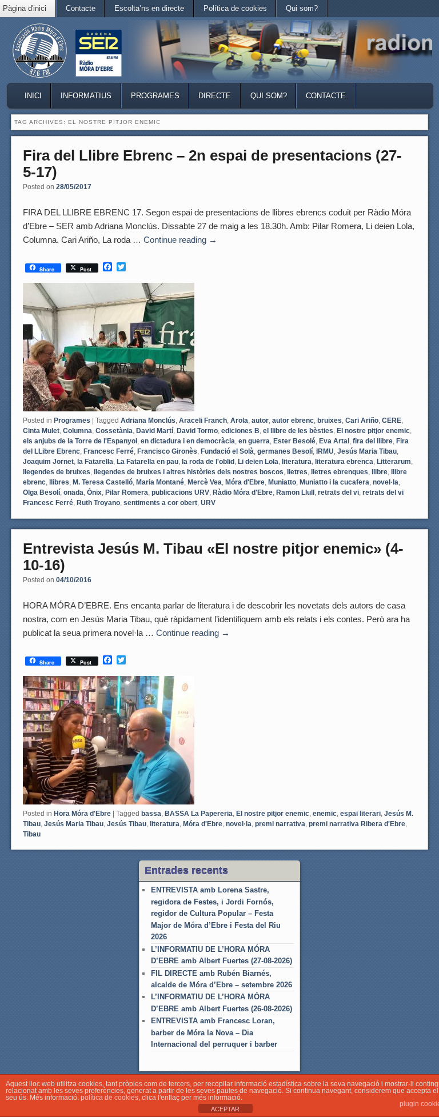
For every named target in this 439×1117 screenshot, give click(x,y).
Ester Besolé (294, 441)
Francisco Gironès (167, 451)
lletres (297, 472)
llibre (380, 472)
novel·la (385, 482)
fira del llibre (373, 441)
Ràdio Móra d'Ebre (243, 493)
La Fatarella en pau (147, 462)
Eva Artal (334, 441)
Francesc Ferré (108, 451)
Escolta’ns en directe (149, 8)
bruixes (329, 421)
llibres (59, 482)
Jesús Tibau (126, 824)
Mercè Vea (204, 482)
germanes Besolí (285, 451)
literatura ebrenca (344, 462)
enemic (325, 814)
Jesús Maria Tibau (367, 451)
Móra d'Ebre (245, 482)
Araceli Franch (203, 421)
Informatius (86, 95)
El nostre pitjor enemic (373, 431)
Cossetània (114, 431)
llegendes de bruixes (56, 472)
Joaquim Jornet (48, 462)
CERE (391, 421)
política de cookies (109, 1098)
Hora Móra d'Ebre (82, 814)
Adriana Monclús (148, 421)
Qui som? (302, 8)
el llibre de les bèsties (298, 431)
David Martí (154, 431)
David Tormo (197, 431)
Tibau (32, 834)
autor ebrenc (293, 421)
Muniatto (282, 482)
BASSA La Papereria (199, 814)
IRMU (325, 451)
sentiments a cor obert (160, 503)
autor (260, 421)
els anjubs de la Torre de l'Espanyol (80, 441)
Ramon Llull (295, 493)
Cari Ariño (361, 421)
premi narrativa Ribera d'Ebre (357, 824)
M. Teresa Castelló (103, 482)
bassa (151, 814)
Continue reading (180, 240)
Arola (239, 421)
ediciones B (240, 431)
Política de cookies (235, 8)
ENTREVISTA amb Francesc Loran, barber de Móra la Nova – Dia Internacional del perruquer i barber (214, 1032)
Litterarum (394, 462)
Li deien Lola (258, 462)
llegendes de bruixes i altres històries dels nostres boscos (189, 472)
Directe (214, 95)
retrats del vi (338, 493)
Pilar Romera (126, 493)
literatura (297, 462)
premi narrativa (280, 824)
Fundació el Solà (227, 451)
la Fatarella (95, 462)
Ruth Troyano (98, 503)
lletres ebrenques (339, 472)
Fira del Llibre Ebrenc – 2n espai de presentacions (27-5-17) (212, 164)
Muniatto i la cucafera (334, 482)
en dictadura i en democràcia (188, 441)
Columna (77, 431)
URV (208, 503)
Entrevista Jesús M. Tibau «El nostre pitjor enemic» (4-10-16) (213, 557)
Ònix (94, 493)
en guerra (254, 441)
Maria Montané (160, 482)
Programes (155, 95)
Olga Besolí (41, 493)
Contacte (80, 8)
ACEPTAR (225, 1109)
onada (73, 493)
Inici (33, 95)
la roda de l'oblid (208, 462)
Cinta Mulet (41, 431)
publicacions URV (180, 493)
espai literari (360, 814)
